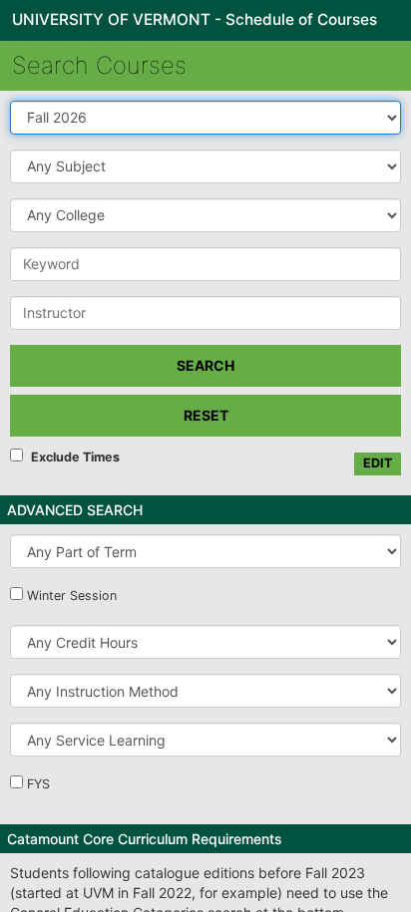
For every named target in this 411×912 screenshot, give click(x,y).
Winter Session (72, 595)
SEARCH (205, 365)
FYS (38, 783)
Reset (206, 415)
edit (377, 463)
